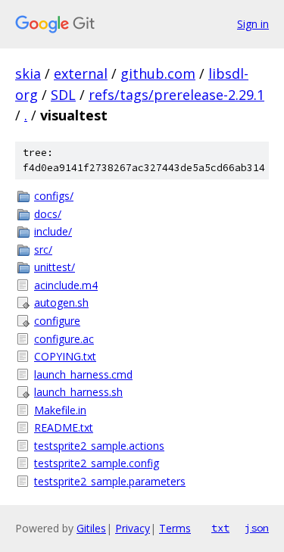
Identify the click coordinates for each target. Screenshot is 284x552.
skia (28, 73)
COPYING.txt (65, 356)
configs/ (53, 196)
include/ (53, 231)
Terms (175, 528)
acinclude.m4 (66, 285)
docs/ (47, 214)
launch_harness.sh (78, 392)
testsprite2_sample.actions (99, 445)
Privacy (132, 528)
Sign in (253, 24)
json (257, 528)
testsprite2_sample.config (96, 463)
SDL (63, 95)
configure (57, 320)
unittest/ (54, 267)
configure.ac (64, 339)
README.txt (63, 427)
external (81, 73)
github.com (157, 73)
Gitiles (91, 528)
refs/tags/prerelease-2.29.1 (176, 95)
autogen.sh (61, 302)
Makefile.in (60, 410)
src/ (43, 249)
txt (220, 528)
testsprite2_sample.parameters (110, 481)
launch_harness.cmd (83, 374)
